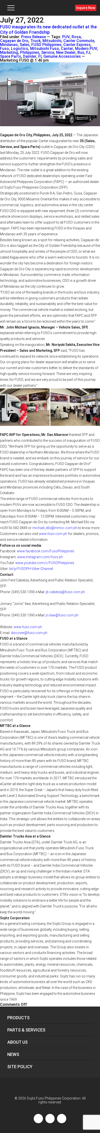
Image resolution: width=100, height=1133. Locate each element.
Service (47, 53)
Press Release (33, 37)
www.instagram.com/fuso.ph (40, 557)
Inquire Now (85, 8)
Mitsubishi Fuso (44, 49)
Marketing (9, 53)
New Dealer (65, 53)
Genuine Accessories (62, 56)
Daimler (29, 56)
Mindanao (9, 45)
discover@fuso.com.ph (29, 633)
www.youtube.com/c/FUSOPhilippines (44, 563)
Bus (80, 53)
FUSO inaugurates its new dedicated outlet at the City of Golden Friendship (48, 29)
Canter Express (77, 45)
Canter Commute (78, 41)
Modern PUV (86, 49)
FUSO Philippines (46, 45)
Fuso (4, 49)
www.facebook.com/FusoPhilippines (45, 551)
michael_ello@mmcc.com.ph (54, 528)
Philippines (29, 53)
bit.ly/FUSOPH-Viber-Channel (31, 569)
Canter (67, 49)
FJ (88, 53)
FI (40, 56)
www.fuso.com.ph (53, 534)
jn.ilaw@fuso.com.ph (62, 615)
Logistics (19, 49)
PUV (66, 37)
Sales (24, 45)
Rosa (76, 37)
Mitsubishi (51, 41)
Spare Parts (10, 56)
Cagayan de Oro (14, 41)
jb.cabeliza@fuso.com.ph (65, 592)
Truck (35, 41)
